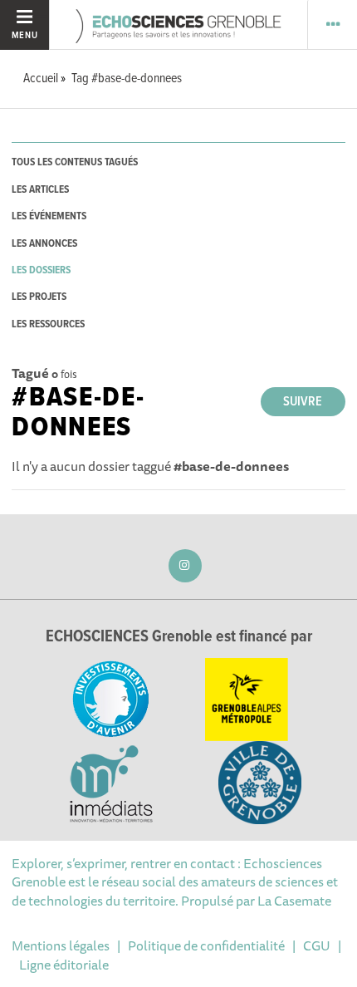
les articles (40, 190)
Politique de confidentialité (206, 945)
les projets (39, 297)
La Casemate (294, 900)
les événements (49, 216)
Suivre (302, 401)
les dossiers (41, 270)
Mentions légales (61, 945)
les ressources (48, 324)
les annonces (44, 244)
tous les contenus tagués (75, 162)
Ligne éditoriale (64, 964)
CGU (316, 945)
